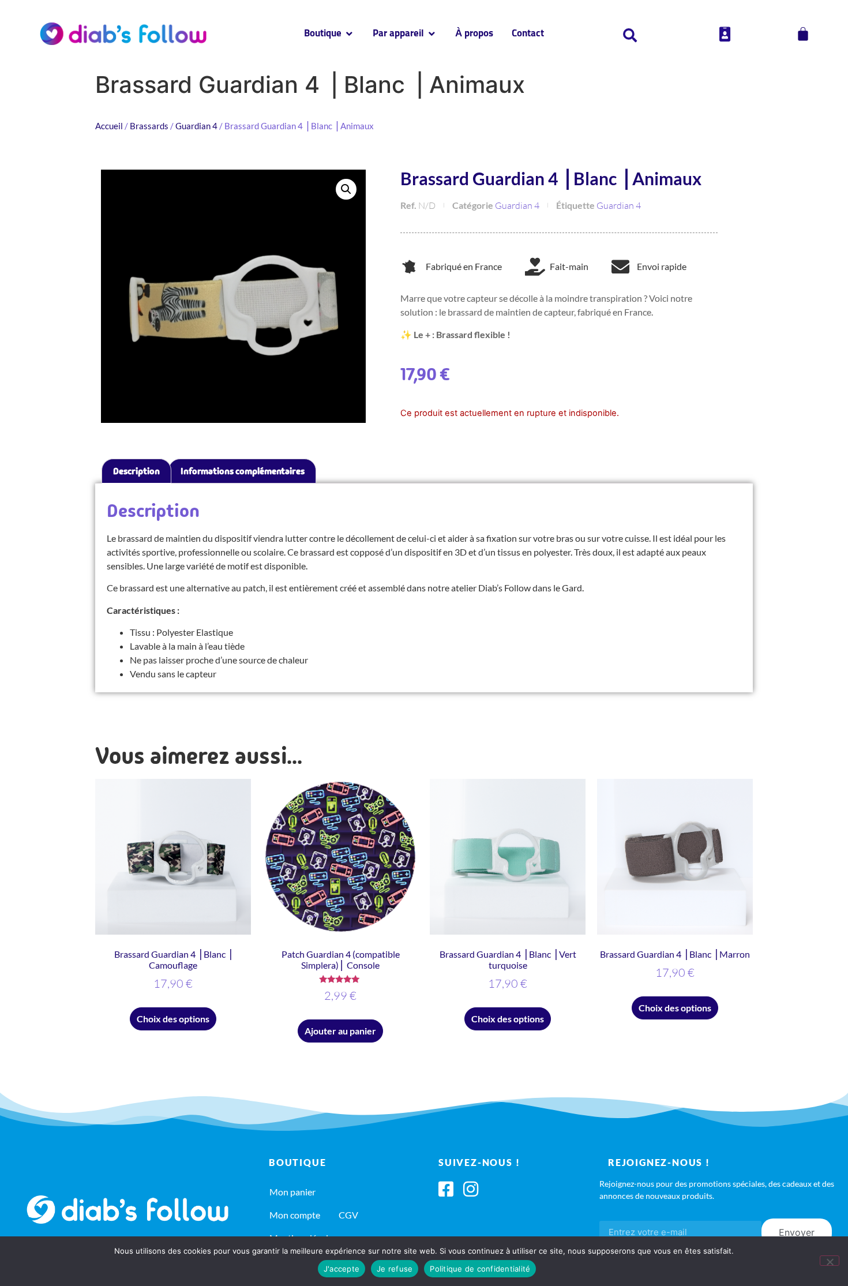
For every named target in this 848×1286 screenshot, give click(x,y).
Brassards (149, 126)
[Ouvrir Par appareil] (432, 34)
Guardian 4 (196, 126)
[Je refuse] (829, 1260)
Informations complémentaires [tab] (243, 471)
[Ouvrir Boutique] (349, 34)
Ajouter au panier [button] (340, 1030)
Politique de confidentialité (480, 1268)
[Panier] (803, 34)
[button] (346, 189)
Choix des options (173, 1018)
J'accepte (341, 1268)
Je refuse (394, 1268)
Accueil (109, 126)
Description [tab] (136, 471)
